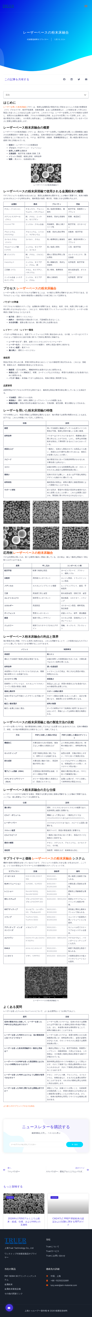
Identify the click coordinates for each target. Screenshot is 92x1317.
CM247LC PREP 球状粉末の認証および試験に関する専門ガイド (68, 1221)
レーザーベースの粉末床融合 (36, 288)
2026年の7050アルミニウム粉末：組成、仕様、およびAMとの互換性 (23, 1221)
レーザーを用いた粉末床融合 (15, 107)
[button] (9, 1307)
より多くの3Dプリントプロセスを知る (19, 1106)
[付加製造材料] (8, 6)
